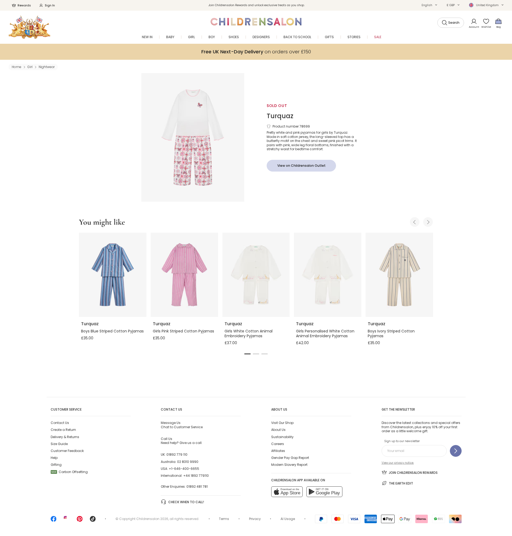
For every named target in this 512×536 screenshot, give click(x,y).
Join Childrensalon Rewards (413, 472)
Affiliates (278, 450)
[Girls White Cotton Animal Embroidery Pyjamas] (256, 275)
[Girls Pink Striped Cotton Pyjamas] (184, 275)
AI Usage (288, 519)
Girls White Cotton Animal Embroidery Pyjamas (249, 333)
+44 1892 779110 (196, 475)
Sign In (50, 5)
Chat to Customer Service (182, 424)
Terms (224, 519)
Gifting (56, 464)
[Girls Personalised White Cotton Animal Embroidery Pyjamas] (327, 275)
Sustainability (282, 437)
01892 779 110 (176, 454)
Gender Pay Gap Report (290, 457)
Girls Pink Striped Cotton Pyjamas (183, 331)
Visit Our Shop (282, 422)
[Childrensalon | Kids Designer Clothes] (29, 27)
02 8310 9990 (187, 461)
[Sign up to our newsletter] (456, 451)
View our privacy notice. (398, 463)
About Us (278, 429)
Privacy (255, 519)
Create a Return (63, 429)
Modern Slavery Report (289, 464)
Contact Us (60, 422)
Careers (277, 444)
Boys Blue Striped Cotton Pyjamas (112, 331)
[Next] (428, 222)
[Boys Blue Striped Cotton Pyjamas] (112, 275)
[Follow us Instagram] (67, 520)
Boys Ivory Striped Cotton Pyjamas (391, 333)
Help (54, 457)
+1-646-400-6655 (184, 468)
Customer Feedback (67, 450)
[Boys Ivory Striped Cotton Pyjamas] (399, 275)
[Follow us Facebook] (54, 520)
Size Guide (59, 444)
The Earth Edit (401, 483)
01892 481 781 (197, 486)
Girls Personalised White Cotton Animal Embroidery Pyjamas (325, 333)
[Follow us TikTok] (93, 520)
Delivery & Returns (65, 437)
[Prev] (414, 222)
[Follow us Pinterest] (80, 520)
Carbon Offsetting (69, 472)
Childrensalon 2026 (152, 519)
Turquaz (280, 116)
